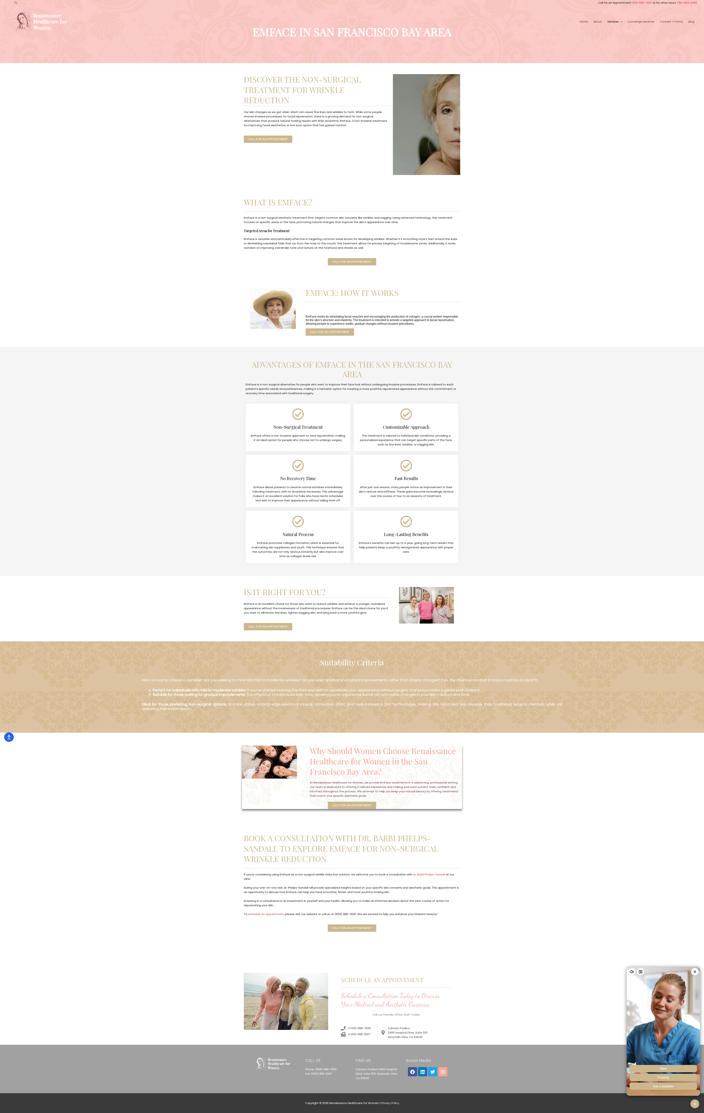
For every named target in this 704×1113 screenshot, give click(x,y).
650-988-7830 (642, 3)
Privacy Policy (390, 1103)
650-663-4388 (687, 3)
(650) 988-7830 (326, 1069)
